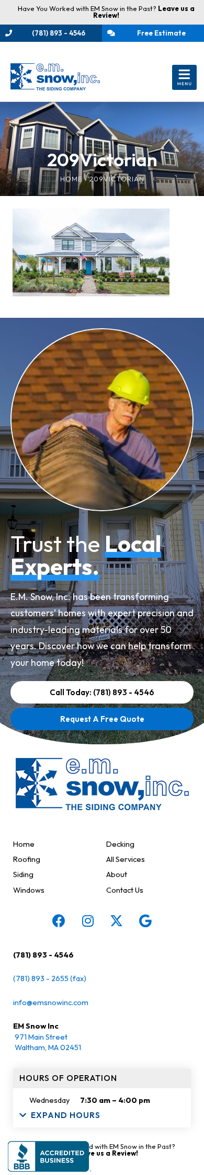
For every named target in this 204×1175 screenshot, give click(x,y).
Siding (23, 874)
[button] (184, 77)
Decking (120, 844)
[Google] (145, 921)
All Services (125, 859)
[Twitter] (117, 921)
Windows (28, 890)
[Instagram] (88, 921)
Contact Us (124, 890)
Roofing (26, 859)
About (116, 874)
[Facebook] (59, 921)
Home (71, 179)
